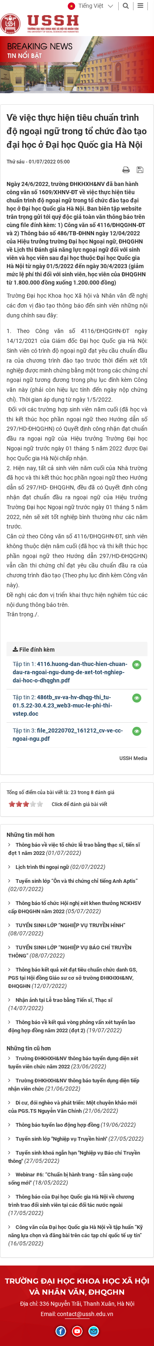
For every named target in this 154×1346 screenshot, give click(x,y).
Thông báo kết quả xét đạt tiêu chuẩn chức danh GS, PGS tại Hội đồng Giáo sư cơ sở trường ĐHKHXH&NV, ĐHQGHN (72, 978)
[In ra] (126, 169)
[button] (85, 6)
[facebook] (61, 1331)
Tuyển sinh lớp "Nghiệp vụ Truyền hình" (61, 1139)
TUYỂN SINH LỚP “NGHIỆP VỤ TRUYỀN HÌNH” (70, 925)
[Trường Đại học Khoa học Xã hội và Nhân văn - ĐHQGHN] (10, 23)
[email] (93, 1331)
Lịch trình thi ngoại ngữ (42, 867)
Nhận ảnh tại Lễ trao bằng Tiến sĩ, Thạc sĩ (64, 1000)
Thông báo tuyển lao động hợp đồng (57, 1125)
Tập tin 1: (70, 672)
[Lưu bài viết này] (141, 169)
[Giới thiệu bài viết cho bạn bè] (116, 169)
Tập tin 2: (62, 705)
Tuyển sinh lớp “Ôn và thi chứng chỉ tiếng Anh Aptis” (77, 881)
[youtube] (77, 1331)
